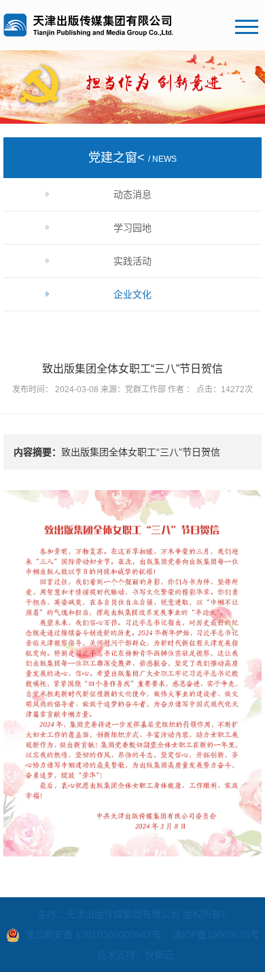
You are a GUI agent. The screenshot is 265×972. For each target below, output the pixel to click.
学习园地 (132, 227)
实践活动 (132, 261)
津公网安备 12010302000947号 (93, 934)
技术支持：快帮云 (135, 955)
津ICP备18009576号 (216, 934)
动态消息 (132, 194)
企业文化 (132, 294)
